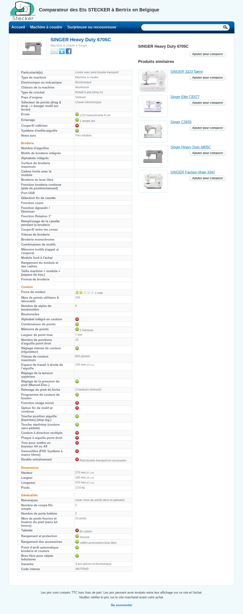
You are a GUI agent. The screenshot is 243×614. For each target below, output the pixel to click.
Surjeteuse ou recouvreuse (91, 27)
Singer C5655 (181, 122)
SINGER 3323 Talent (186, 72)
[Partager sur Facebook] (68, 51)
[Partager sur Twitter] (62, 51)
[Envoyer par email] (54, 51)
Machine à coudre (46, 27)
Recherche (225, 27)
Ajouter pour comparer (207, 54)
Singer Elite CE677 (185, 97)
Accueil (18, 27)
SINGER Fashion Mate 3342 (192, 172)
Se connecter (121, 605)
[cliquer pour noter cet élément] (84, 292)
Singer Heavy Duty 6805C (190, 147)
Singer (82, 45)
